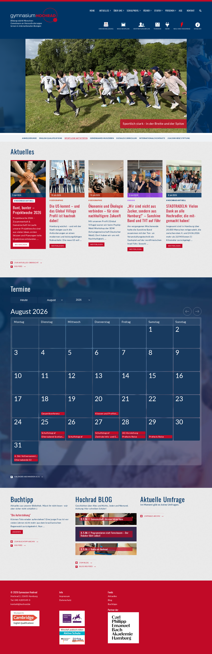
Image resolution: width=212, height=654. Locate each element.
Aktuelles (104, 10)
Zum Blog (84, 563)
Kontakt (191, 10)
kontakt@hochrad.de (20, 604)
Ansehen (16, 532)
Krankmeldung (106, 29)
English (197, 29)
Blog (110, 600)
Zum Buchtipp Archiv (24, 541)
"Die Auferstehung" (21, 515)
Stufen (157, 10)
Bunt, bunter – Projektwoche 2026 (27, 210)
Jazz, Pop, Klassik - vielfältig (164, 123)
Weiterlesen (21, 245)
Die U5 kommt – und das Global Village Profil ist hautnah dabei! (65, 213)
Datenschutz (65, 600)
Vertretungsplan (141, 29)
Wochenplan (123, 29)
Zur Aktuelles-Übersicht (26, 263)
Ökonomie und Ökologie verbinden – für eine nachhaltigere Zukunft (105, 210)
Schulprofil (133, 10)
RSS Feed (18, 266)
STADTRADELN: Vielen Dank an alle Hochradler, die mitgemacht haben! (182, 213)
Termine (157, 29)
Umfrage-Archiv (152, 516)
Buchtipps (112, 604)
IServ (167, 29)
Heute (24, 300)
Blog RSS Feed (85, 566)
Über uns (118, 10)
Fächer (146, 10)
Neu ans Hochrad (182, 29)
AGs (180, 10)
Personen (169, 10)
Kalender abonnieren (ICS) (27, 477)
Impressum (64, 596)
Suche (199, 10)
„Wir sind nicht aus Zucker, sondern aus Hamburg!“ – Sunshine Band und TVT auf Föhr (144, 213)
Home (92, 10)
